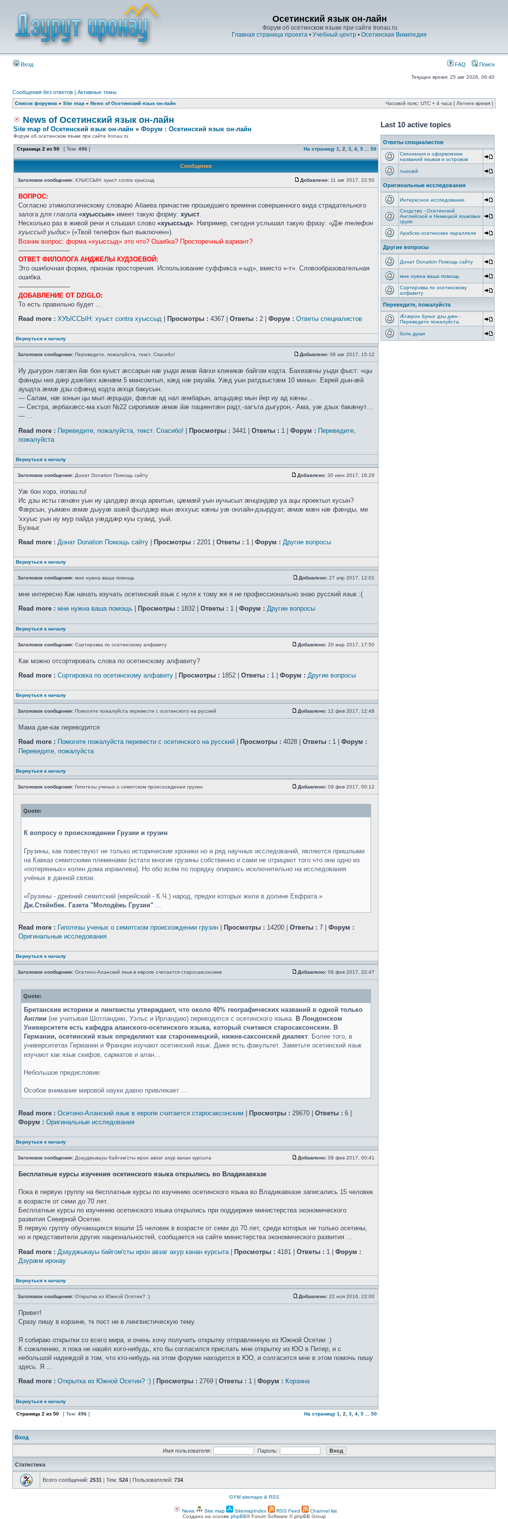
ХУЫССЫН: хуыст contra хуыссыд (110, 318)
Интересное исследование (432, 200)
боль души (412, 333)
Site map (73, 103)
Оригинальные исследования (62, 936)
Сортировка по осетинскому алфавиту (115, 675)
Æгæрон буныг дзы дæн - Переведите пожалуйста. (430, 319)
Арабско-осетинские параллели (438, 233)
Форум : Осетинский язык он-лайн (196, 129)
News (187, 1511)
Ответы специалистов (329, 318)
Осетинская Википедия (394, 34)
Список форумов (36, 103)
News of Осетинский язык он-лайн (133, 103)
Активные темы (97, 92)
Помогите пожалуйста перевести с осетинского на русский (146, 741)
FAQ (459, 64)
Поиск (486, 64)
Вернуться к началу (41, 338)
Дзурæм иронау (42, 1260)
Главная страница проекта (270, 34)
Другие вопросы (307, 542)
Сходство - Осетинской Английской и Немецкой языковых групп (440, 216)
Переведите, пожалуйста (56, 751)
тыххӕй (409, 171)
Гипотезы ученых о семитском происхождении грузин (138, 927)
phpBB (239, 1516)
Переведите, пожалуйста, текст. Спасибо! (121, 430)
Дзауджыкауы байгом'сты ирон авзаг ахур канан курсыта (143, 1252)
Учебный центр (334, 34)
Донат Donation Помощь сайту (103, 542)
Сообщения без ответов (42, 92)
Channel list (323, 1511)
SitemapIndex (249, 1511)
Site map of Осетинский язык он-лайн (73, 129)
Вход (26, 64)
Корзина (297, 1381)
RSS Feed (287, 1511)
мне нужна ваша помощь (95, 608)
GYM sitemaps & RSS (254, 1497)
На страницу (319, 149)
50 (374, 149)
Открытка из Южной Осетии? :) (104, 1381)
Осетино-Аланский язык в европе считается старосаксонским (151, 1113)
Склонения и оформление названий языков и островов (434, 156)
